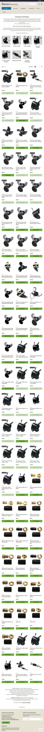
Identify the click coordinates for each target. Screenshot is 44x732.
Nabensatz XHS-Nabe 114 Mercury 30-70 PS (22, 86)
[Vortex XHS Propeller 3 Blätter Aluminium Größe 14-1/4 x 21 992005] (8, 104)
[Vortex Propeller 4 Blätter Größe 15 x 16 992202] (22, 639)
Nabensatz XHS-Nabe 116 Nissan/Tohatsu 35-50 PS (6, 596)
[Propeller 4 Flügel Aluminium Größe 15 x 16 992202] (22, 426)
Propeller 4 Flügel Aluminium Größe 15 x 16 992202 (21, 435)
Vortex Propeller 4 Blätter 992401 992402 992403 (36, 356)
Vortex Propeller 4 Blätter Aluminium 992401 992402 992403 (22, 356)
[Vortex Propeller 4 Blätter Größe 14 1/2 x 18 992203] (36, 373)
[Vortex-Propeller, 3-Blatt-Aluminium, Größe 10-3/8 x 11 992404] (36, 319)
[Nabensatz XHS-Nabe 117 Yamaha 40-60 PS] (22, 586)
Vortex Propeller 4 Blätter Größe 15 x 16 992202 (22, 649)
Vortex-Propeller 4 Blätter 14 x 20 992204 (22, 409)
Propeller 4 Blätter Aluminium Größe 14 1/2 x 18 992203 (7, 409)
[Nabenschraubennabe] (16, 54)
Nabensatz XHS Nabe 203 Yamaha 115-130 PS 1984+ (8, 541)
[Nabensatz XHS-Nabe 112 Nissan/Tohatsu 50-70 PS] (8, 639)
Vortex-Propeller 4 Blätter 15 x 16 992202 (21, 488)
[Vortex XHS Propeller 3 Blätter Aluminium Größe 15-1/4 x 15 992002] (8, 213)
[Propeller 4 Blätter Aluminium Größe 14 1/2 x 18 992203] (8, 399)
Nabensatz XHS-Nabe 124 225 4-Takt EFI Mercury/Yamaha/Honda (8, 569)
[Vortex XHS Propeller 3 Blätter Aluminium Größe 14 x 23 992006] (36, 131)
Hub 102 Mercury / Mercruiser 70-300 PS (36, 675)
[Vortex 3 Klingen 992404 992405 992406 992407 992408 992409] (22, 104)
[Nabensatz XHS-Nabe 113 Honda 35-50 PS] (8, 613)
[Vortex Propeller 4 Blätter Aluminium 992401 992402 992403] (22, 347)
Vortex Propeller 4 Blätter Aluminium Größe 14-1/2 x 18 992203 (7, 488)
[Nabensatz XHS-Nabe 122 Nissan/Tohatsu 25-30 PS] (22, 559)
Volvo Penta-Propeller (38, 47)
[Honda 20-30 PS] (36, 613)
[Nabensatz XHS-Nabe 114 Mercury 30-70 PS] (22, 76)
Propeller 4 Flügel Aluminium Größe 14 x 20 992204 (7, 86)
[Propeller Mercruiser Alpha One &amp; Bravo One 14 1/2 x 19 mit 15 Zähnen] (22, 131)
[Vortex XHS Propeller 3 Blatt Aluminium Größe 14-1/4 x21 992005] (22, 158)
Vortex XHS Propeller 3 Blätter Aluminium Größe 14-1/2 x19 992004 (35, 169)
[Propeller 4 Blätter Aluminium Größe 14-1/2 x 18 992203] (36, 426)
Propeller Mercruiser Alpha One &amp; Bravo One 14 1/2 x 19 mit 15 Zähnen (22, 141)
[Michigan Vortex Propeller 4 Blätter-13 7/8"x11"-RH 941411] (8, 665)
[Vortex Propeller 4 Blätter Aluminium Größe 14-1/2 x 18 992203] (8, 478)
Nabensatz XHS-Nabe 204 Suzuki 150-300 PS (21, 515)
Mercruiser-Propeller (6, 46)
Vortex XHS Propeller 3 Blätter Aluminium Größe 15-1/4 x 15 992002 (7, 223)
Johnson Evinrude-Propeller (6, 61)
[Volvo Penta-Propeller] (37, 40)
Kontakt (4, 12)
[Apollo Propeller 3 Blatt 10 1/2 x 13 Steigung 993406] (36, 293)
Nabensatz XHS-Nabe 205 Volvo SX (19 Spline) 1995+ (22, 541)
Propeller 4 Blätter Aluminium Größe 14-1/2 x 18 (7, 461)
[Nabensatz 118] (22, 613)
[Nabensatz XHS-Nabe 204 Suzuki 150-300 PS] (22, 505)
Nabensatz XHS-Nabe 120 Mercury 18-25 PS (36, 596)
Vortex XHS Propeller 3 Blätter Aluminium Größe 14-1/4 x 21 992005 (7, 114)
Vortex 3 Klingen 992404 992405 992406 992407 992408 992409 (21, 113)
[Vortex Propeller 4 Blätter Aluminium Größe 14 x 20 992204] (36, 104)
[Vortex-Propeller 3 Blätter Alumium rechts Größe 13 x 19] (8, 240)
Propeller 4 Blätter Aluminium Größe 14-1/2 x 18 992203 (35, 435)
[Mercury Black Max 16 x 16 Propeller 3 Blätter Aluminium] (36, 213)
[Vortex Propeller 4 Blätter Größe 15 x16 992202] (36, 639)
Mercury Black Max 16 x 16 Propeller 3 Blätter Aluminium (35, 223)
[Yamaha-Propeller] (16, 40)
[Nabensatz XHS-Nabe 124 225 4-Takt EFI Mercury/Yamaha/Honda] (8, 559)
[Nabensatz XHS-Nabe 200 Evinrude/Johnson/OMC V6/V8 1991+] (36, 532)
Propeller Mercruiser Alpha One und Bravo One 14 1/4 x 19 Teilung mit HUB (35, 87)
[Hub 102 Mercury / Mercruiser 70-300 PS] (36, 665)
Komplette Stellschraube (27, 61)
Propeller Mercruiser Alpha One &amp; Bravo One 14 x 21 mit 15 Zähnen (7, 141)
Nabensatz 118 (18, 621)
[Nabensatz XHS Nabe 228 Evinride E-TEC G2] (36, 478)
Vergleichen (31, 66)
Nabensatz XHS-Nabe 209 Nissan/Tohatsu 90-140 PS (34, 515)
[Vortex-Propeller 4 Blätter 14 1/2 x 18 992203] (36, 399)
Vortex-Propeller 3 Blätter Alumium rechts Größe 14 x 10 (35, 250)
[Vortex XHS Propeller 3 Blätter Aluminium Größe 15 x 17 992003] (22, 186)
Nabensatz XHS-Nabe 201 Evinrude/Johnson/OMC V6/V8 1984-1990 (35, 569)
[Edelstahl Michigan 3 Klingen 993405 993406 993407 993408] (36, 267)
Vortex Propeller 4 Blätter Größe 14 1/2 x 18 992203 (35, 383)
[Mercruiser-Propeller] (6, 40)
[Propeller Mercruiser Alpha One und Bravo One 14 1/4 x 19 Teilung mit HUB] (36, 76)
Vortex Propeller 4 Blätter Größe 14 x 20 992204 (21, 383)
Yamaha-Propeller (16, 46)
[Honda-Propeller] (27, 40)
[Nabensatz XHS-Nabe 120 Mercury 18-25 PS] (36, 586)
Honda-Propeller (27, 46)
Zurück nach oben (22, 707)
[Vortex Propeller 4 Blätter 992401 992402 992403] (36, 347)
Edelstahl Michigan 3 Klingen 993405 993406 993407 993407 (7, 276)
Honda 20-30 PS (33, 621)
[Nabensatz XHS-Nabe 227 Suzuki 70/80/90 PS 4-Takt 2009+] (8, 505)
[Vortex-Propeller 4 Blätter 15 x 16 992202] (22, 478)
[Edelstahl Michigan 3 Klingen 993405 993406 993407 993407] (8, 267)
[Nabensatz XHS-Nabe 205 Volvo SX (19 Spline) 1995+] (22, 532)
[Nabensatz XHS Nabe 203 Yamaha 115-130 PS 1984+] (8, 532)
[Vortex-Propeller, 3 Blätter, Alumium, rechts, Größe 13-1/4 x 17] (22, 240)
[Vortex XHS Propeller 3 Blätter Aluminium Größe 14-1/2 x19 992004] (36, 158)
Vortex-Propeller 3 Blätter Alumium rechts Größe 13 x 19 (7, 250)
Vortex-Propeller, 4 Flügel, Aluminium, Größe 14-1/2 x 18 (21, 461)
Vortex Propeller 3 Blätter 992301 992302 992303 (7, 383)
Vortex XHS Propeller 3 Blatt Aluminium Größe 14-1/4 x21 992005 (21, 169)
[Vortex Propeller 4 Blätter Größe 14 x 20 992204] (22, 373)
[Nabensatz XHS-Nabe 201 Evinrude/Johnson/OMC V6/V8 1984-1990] (36, 559)
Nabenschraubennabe (16, 60)
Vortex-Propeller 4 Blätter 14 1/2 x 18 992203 (36, 409)
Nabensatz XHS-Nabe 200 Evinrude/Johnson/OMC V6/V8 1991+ (35, 542)
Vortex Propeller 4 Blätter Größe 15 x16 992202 (36, 649)
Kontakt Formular (6, 722)
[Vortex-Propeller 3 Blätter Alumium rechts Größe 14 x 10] (36, 240)
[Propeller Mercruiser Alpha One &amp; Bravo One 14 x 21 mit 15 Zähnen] (8, 131)
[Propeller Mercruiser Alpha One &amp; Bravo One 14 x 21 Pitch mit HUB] (22, 665)
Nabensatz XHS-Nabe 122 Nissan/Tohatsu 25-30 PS (20, 569)
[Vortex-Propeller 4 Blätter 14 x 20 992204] (22, 399)
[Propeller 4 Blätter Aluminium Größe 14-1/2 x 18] (8, 452)
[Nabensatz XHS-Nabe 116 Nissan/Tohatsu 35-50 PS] (8, 586)
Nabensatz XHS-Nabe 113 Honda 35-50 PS (7, 622)
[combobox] (28, 4)
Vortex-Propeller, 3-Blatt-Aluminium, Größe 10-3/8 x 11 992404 (35, 329)
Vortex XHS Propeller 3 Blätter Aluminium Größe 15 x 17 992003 (21, 195)
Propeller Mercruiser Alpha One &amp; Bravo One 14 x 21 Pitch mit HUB (22, 675)
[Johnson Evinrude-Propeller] (6, 54)
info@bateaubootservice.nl (6, 715)
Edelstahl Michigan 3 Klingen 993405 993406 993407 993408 (35, 276)
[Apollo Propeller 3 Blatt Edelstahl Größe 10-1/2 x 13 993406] (22, 293)
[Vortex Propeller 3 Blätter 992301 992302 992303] (8, 373)
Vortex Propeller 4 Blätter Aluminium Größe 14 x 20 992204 (35, 113)
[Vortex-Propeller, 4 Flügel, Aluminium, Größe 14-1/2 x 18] (22, 452)
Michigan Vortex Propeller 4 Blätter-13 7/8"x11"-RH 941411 (7, 675)
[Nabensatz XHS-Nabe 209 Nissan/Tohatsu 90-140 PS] (36, 505)
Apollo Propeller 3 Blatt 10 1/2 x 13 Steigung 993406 (36, 303)
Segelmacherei (31, 8)
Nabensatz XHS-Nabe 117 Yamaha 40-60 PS (21, 596)
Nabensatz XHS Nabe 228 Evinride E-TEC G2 (36, 488)
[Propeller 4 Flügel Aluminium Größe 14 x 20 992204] (8, 76)
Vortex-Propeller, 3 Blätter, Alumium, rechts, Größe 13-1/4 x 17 (22, 250)
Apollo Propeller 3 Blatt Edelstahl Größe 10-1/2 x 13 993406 (22, 303)
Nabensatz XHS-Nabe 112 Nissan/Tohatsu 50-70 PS (6, 649)
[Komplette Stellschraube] (27, 54)
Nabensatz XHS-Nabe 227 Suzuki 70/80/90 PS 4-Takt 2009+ (7, 515)
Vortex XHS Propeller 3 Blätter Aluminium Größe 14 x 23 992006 (35, 141)
